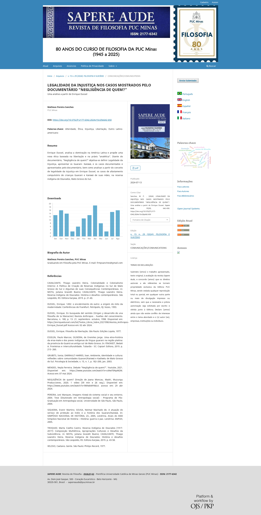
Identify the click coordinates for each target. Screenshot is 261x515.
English (186, 100)
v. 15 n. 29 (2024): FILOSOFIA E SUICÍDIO (86, 76)
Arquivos (57, 66)
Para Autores (183, 191)
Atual (45, 66)
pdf (136, 168)
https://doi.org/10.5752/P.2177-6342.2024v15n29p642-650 (82, 119)
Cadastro (204, 2)
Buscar (212, 66)
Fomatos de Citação (141, 219)
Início (49, 76)
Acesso (215, 2)
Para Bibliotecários (185, 195)
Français (186, 112)
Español (186, 106)
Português (187, 94)
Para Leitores (183, 186)
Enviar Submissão (188, 80)
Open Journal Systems (188, 208)
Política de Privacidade (92, 66)
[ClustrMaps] (178, 252)
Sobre (112, 66)
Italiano (186, 118)
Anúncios (71, 66)
